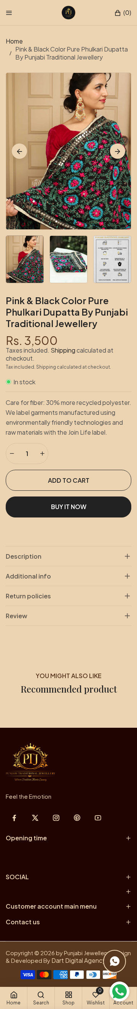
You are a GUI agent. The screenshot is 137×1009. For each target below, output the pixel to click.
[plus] (42, 453)
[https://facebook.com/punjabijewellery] (14, 817)
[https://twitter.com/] (35, 817)
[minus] (12, 453)
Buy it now (68, 507)
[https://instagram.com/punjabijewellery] (56, 817)
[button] (122, 12)
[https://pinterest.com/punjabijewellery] (77, 817)
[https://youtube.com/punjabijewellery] (98, 817)
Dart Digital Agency (78, 960)
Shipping (63, 350)
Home (14, 41)
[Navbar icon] (9, 12)
